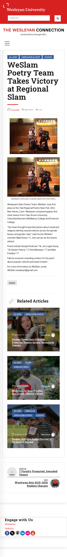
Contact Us (9, 528)
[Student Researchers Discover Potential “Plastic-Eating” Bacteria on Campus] (33, 330)
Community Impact (21, 367)
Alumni (28, 363)
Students (48, 57)
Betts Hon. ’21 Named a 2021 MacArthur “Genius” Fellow (27, 392)
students (12, 283)
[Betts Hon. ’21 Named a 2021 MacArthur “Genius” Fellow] (33, 378)
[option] (33, 136)
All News (13, 57)
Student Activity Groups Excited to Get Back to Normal (31, 440)
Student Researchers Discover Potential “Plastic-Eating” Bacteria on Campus (33, 342)
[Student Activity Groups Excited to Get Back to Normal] (33, 426)
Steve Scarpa (45, 434)
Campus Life (30, 411)
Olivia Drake (15, 110)
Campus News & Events (31, 57)
